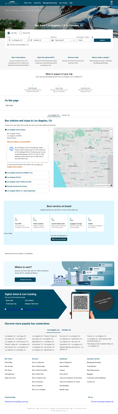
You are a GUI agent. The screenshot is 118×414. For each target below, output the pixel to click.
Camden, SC (66, 115)
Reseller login (64, 389)
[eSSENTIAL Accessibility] (102, 402)
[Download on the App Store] (23, 402)
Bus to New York (37, 374)
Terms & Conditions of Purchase (71, 378)
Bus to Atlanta (37, 386)
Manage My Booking (94, 362)
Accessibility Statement (63, 408)
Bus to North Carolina (39, 370)
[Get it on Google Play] (11, 402)
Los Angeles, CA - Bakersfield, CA (43, 350)
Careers (62, 370)
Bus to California (38, 362)
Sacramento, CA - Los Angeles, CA (71, 344)
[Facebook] (88, 402)
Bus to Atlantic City (39, 378)
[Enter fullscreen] (111, 138)
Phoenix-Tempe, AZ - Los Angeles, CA (17, 344)
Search (102, 40)
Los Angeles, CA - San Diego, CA (15, 350)
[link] (59, 273)
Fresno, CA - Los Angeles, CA (96, 336)
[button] (28, 130)
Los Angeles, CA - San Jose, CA (70, 342)
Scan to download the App (81, 311)
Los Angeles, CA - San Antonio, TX (43, 347)
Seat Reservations (93, 370)
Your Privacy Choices (80, 408)
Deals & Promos (10, 378)
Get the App (9, 366)
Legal (37, 408)
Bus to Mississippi (38, 366)
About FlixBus (64, 366)
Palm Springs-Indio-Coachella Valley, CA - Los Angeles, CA (100, 345)
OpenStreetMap (106, 185)
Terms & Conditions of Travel (70, 382)
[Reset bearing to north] (111, 135)
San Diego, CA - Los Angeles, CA (42, 339)
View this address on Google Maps (19, 142)
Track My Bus (91, 366)
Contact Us (91, 382)
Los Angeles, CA (39, 10)
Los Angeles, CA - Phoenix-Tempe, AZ (44, 336)
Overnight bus (9, 374)
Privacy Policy (44, 408)
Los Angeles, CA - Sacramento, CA (71, 339)
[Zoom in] (111, 129)
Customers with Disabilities (96, 378)
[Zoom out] (111, 132)
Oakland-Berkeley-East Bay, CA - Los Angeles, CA (72, 348)
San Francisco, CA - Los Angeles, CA (16, 347)
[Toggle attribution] (111, 185)
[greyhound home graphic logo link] (11, 3)
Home (7, 10)
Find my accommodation (18, 45)
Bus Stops (8, 370)
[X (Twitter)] (90, 402)
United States (26, 10)
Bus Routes (15, 10)
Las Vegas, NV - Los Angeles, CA (15, 339)
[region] (83, 157)
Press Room (64, 374)
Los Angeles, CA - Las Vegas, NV (15, 336)
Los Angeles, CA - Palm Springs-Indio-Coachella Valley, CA (99, 340)
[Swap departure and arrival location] (28, 40)
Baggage (90, 374)
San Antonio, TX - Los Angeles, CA (43, 344)
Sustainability (64, 386)
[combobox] (19, 40)
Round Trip (26, 33)
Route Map (8, 362)
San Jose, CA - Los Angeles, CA (70, 336)
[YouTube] (89, 402)
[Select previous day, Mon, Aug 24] (71, 40)
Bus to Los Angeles (38, 389)
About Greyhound (65, 362)
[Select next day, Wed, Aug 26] (74, 40)
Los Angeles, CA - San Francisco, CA (16, 342)
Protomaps (97, 185)
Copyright (52, 408)
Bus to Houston (37, 382)
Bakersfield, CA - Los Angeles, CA (43, 342)
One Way (14, 33)
